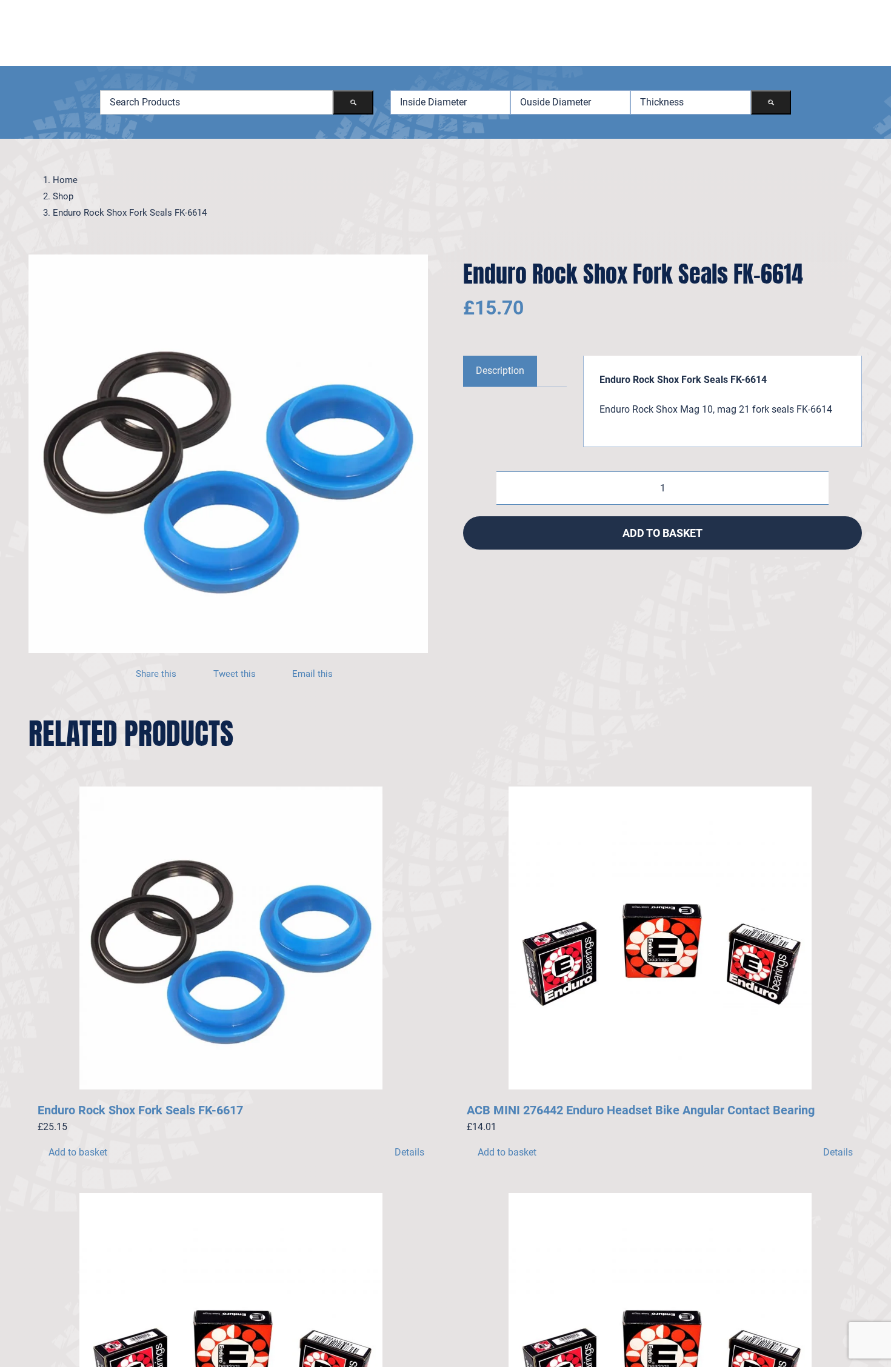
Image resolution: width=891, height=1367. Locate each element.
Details (409, 1152)
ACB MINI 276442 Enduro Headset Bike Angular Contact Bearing (641, 1110)
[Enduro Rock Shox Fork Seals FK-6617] (230, 938)
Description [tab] (500, 370)
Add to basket (662, 533)
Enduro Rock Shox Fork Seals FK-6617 (140, 1110)
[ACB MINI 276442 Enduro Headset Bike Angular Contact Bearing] (660, 938)
